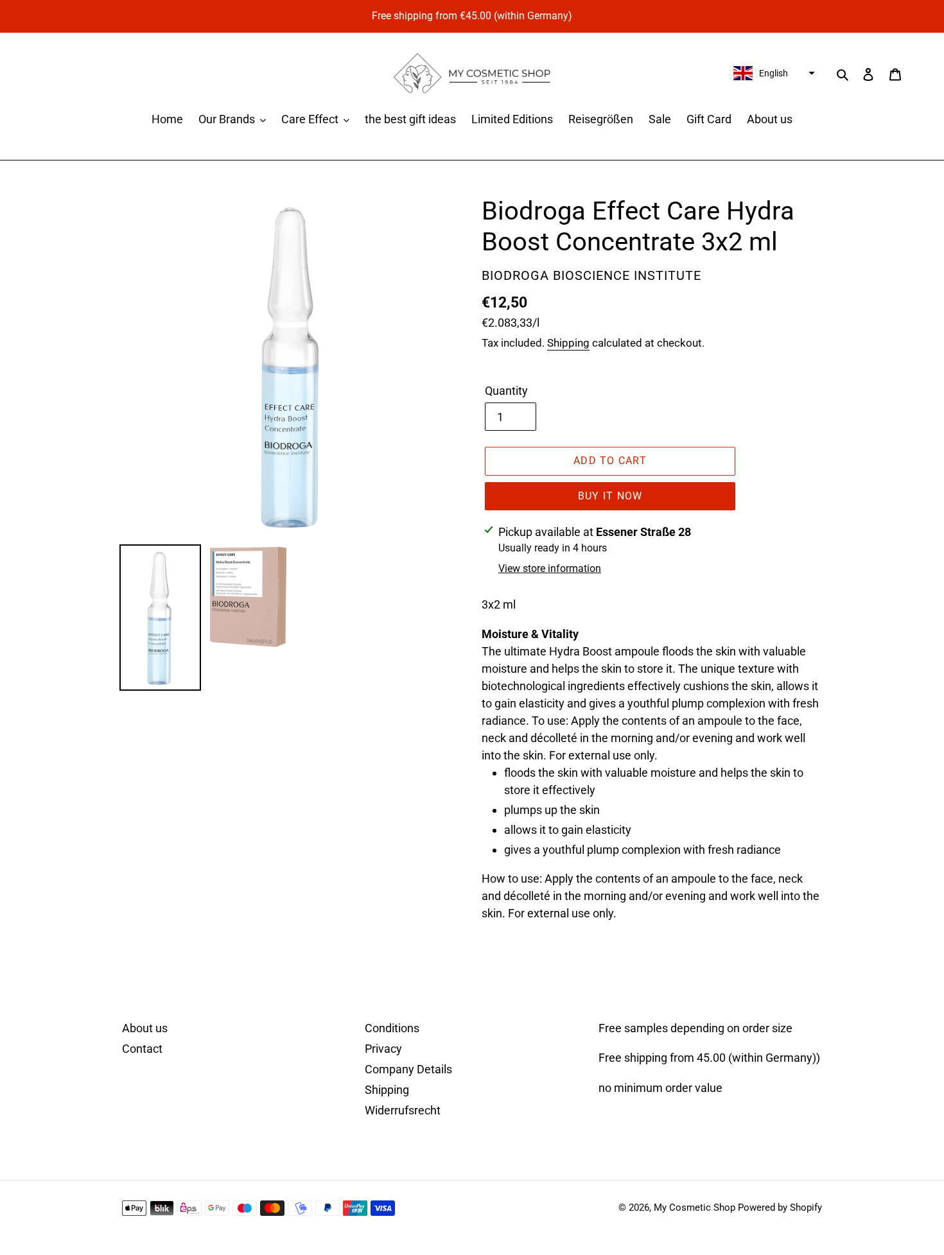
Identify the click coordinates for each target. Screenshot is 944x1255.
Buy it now (610, 496)
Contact (142, 1048)
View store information (549, 568)
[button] (772, 73)
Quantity (506, 390)
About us (145, 1028)
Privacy (383, 1048)
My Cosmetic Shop (694, 1207)
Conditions (392, 1028)
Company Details (408, 1069)
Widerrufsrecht (403, 1110)
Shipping (568, 342)
